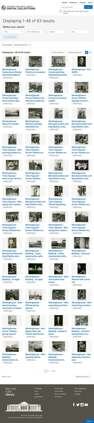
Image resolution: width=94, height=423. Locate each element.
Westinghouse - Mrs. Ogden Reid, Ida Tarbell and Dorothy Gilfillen (35, 332)
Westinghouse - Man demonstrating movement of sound (12, 305)
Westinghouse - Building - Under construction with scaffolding (33, 255)
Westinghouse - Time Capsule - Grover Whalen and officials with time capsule (81, 230)
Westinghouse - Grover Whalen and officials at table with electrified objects (35, 99)
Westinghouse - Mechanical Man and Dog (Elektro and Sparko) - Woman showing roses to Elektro (58, 180)
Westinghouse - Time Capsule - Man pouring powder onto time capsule (12, 151)
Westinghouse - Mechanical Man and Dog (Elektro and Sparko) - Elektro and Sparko (12, 256)
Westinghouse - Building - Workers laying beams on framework (81, 332)
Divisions (82, 3)
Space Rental (39, 396)
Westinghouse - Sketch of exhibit (10, 122)
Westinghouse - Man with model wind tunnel (58, 279)
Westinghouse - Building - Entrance (81, 252)
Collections (73, 3)
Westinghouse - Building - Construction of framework (9, 358)
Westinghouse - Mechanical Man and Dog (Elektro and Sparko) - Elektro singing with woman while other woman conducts (82, 129)
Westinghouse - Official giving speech (33, 305)
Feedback (90, 421)
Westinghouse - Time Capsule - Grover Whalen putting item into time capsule (33, 178)
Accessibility (38, 388)
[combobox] (72, 7)
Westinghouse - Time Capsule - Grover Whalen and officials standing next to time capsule (58, 152)
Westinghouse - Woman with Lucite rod (81, 279)
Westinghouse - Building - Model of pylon (57, 331)
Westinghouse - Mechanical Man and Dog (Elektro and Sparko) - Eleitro (35, 203)
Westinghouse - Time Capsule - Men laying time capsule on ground (12, 203)
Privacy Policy (59, 388)
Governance (58, 396)
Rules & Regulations (80, 388)
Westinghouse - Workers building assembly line (33, 124)
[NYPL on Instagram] (82, 405)
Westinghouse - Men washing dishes (35, 355)
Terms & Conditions (60, 394)
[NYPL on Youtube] (86, 405)
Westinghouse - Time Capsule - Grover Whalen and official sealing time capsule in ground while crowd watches (34, 155)
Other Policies (59, 391)
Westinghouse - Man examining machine (58, 303)
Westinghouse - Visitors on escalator (35, 70)
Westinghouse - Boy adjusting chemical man (81, 357)
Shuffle (64, 3)
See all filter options (10, 37)
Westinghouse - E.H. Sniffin (81, 70)
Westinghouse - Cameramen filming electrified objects (11, 72)
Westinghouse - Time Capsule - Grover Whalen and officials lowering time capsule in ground (81, 206)
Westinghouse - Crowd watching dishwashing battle (57, 72)
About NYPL (78, 391)
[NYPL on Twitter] (78, 405)
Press (36, 391)
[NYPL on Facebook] (74, 405)
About (90, 3)
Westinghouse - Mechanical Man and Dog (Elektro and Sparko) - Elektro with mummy (58, 126)
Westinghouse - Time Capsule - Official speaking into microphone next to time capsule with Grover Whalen (58, 206)
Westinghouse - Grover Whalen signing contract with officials (79, 99)
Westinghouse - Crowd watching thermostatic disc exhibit (10, 99)
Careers (37, 394)
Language (77, 394)
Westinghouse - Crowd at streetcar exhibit (57, 98)
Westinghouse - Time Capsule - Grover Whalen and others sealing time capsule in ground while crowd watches (81, 155)
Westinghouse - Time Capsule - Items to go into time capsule (12, 177)
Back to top (6, 376)
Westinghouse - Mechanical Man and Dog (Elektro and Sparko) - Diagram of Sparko (82, 178)
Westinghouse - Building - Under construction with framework (56, 255)
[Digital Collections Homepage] (18, 8)
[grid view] (86, 52)
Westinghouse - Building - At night (10, 278)
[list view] (89, 52)
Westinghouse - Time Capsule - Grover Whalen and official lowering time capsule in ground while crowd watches (35, 233)
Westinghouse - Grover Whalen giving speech (9, 331)
